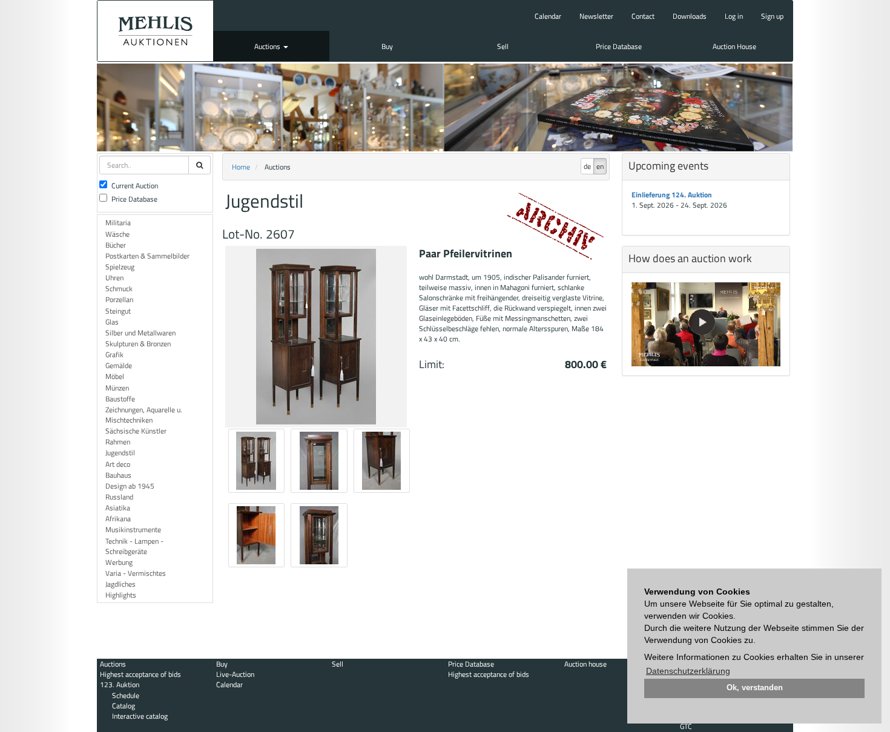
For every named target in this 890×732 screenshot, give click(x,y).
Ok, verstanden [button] (755, 688)
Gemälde (118, 365)
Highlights (120, 595)
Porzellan (119, 299)
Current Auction (134, 185)
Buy (387, 46)
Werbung (119, 562)
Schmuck (119, 288)
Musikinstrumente (133, 529)
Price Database (619, 46)
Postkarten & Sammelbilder (147, 256)
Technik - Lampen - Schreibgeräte (134, 546)
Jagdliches (120, 584)
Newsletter (596, 16)
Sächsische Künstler (135, 431)
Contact (642, 16)
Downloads (690, 16)
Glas (112, 322)
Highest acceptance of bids (140, 674)
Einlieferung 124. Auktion (671, 194)
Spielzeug (119, 266)
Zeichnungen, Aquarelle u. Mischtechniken (143, 415)
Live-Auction (235, 674)
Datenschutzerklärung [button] (688, 671)
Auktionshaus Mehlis (155, 31)
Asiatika (117, 507)
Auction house (585, 664)
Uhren (114, 277)
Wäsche (117, 234)
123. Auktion (119, 684)
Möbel (114, 376)
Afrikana (118, 518)
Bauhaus (118, 475)
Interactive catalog (140, 716)
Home (241, 167)
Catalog (123, 705)
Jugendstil (120, 452)
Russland (119, 497)
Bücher (115, 245)
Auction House (734, 46)
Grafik (114, 354)
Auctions (268, 46)
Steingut (118, 311)
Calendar (548, 16)
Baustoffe (120, 398)
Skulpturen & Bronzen (138, 343)
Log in (734, 16)
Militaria (118, 222)
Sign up (772, 16)
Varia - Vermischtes (135, 573)
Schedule (125, 695)
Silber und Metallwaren (140, 332)
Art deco (117, 464)
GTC (686, 726)
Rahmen (117, 441)
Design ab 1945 (129, 486)
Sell (503, 46)
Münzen (117, 388)
